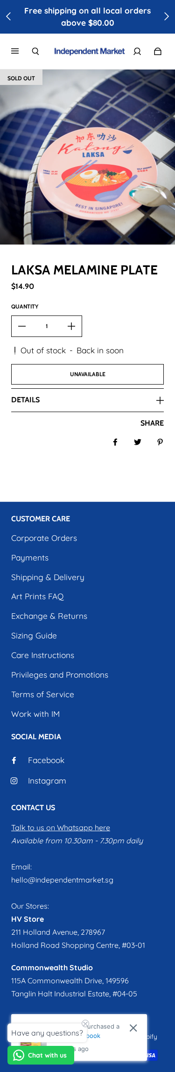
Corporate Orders (44, 538)
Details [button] (25, 399)
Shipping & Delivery (47, 577)
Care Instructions (42, 655)
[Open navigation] (21, 51)
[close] (133, 1028)
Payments (30, 557)
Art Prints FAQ (37, 596)
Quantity (24, 306)
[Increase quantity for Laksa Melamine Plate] (71, 326)
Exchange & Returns (49, 616)
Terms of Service (42, 694)
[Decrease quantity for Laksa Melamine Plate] (22, 326)
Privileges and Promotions (59, 675)
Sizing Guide (34, 635)
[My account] (137, 51)
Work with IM (35, 714)
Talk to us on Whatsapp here (60, 827)
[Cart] (157, 51)
